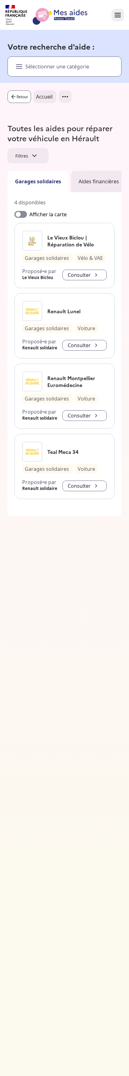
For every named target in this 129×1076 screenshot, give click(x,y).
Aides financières (99, 181)
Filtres (21, 156)
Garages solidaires (38, 181)
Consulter (79, 275)
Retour (22, 97)
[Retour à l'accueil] (52, 15)
